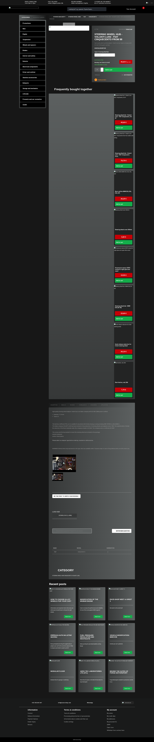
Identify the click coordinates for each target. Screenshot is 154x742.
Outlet (25, 105)
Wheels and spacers (29, 45)
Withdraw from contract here (115, 730)
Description (54, 405)
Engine (25, 34)
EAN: (123, 75)
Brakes (25, 50)
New (24, 29)
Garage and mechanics (30, 88)
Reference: (97, 75)
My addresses (111, 719)
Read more (68, 616)
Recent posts (57, 584)
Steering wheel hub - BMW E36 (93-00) (122, 306)
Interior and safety (29, 56)
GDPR (108, 724)
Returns (30, 724)
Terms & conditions (70, 713)
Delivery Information (34, 716)
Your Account (131, 9)
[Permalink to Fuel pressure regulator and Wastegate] (91, 625)
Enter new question (123, 531)
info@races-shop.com (64, 702)
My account (112, 710)
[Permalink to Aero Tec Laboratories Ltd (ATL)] (91, 661)
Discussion (94, 405)
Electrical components (30, 67)
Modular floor (58, 671)
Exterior (25, 61)
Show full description (100, 48)
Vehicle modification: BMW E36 (119, 636)
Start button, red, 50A (121, 382)
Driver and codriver (29, 72)
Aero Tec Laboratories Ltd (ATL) (91, 672)
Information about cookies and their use (76, 719)
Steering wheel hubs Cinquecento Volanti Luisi (65, 575)
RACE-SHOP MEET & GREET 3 (121, 600)
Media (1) (63, 405)
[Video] (64, 463)
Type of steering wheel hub (101, 52)
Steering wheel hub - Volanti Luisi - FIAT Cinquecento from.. (123, 155)
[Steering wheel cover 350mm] (123, 218)
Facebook (135, 3)
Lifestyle (26, 94)
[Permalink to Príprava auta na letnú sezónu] (62, 625)
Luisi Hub (56, 512)
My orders (110, 713)
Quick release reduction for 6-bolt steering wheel (123, 345)
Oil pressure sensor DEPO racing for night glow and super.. (122, 269)
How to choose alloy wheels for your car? (61, 600)
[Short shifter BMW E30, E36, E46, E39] (123, 180)
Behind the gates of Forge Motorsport (119, 672)
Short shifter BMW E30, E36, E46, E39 (123, 192)
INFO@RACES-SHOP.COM (54, 9)
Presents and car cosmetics (32, 99)
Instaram (138, 3)
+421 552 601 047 (49, 9)
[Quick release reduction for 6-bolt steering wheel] (123, 333)
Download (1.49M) (65, 515)
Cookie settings (68, 722)
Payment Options (33, 719)
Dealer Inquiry (32, 722)
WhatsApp (59, 9)
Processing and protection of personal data (77, 716)
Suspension (26, 39)
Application (104, 405)
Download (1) (83, 405)
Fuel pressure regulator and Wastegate (87, 637)
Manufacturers (38, 17)
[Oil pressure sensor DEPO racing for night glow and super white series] (123, 256)
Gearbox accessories (30, 77)
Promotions (27, 23)
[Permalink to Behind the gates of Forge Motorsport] (121, 661)
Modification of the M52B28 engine (89, 600)
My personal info (112, 722)
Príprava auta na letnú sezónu (61, 636)
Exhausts (26, 83)
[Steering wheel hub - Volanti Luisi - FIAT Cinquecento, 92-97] (123, 104)
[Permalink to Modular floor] (62, 661)
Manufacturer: (122, 29)
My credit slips (111, 716)
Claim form (110, 727)
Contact (30, 713)
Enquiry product (102, 79)
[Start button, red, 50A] (123, 371)
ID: (95, 29)
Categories (26, 17)
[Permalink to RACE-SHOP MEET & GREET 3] (121, 589)
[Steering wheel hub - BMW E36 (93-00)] (123, 295)
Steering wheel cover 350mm (123, 229)
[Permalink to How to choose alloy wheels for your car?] (62, 590)
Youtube (142, 3)
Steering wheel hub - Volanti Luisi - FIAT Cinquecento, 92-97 (123, 116)
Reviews (72, 405)
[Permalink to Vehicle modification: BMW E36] (121, 625)
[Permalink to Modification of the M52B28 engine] (91, 589)
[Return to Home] (50, 17)
